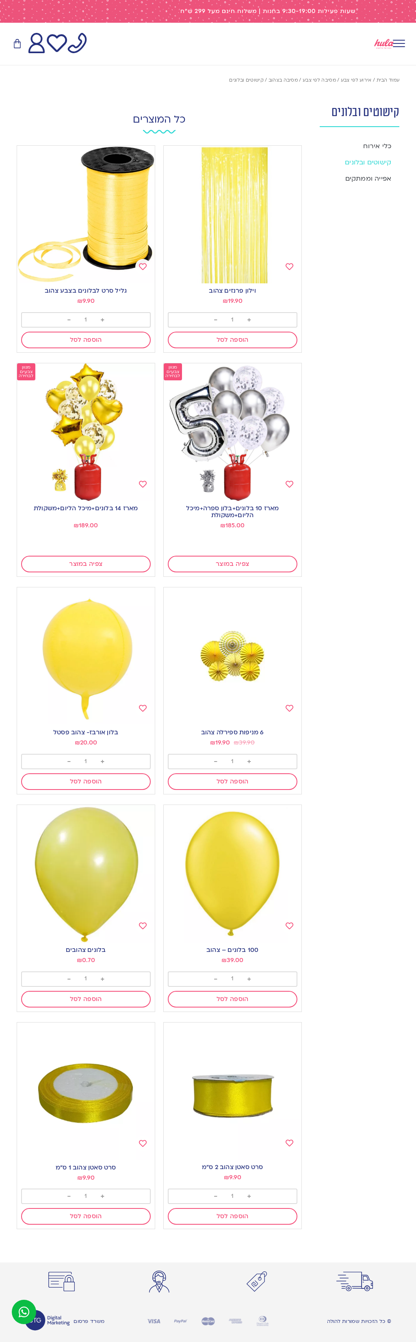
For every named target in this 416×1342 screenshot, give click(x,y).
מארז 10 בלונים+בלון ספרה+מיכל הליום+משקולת (232, 511)
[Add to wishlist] (289, 266)
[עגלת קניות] (17, 44)
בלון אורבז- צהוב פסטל (85, 732)
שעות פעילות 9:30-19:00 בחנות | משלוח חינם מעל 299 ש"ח (267, 11)
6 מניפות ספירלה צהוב (232, 732)
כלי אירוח (377, 146)
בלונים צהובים (86, 950)
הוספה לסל (233, 340)
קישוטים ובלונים (368, 162)
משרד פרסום (89, 1321)
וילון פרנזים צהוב (232, 291)
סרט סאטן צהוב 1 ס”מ (86, 1167)
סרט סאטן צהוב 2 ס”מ (232, 1167)
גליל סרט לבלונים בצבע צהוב (86, 291)
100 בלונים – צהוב (232, 950)
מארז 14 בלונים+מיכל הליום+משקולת (86, 508)
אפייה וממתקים (368, 178)
